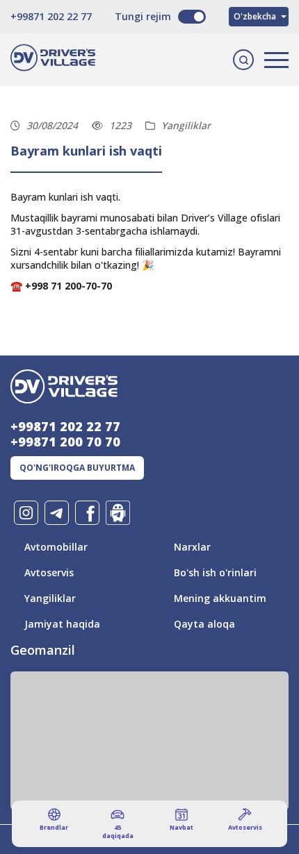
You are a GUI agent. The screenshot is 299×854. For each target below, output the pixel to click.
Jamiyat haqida (62, 623)
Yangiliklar (50, 598)
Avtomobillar (56, 546)
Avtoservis (49, 572)
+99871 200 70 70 (65, 441)
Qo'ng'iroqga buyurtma (77, 468)
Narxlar (192, 546)
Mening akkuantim (220, 598)
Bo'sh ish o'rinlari (215, 572)
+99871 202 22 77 (51, 16)
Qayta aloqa (204, 623)
